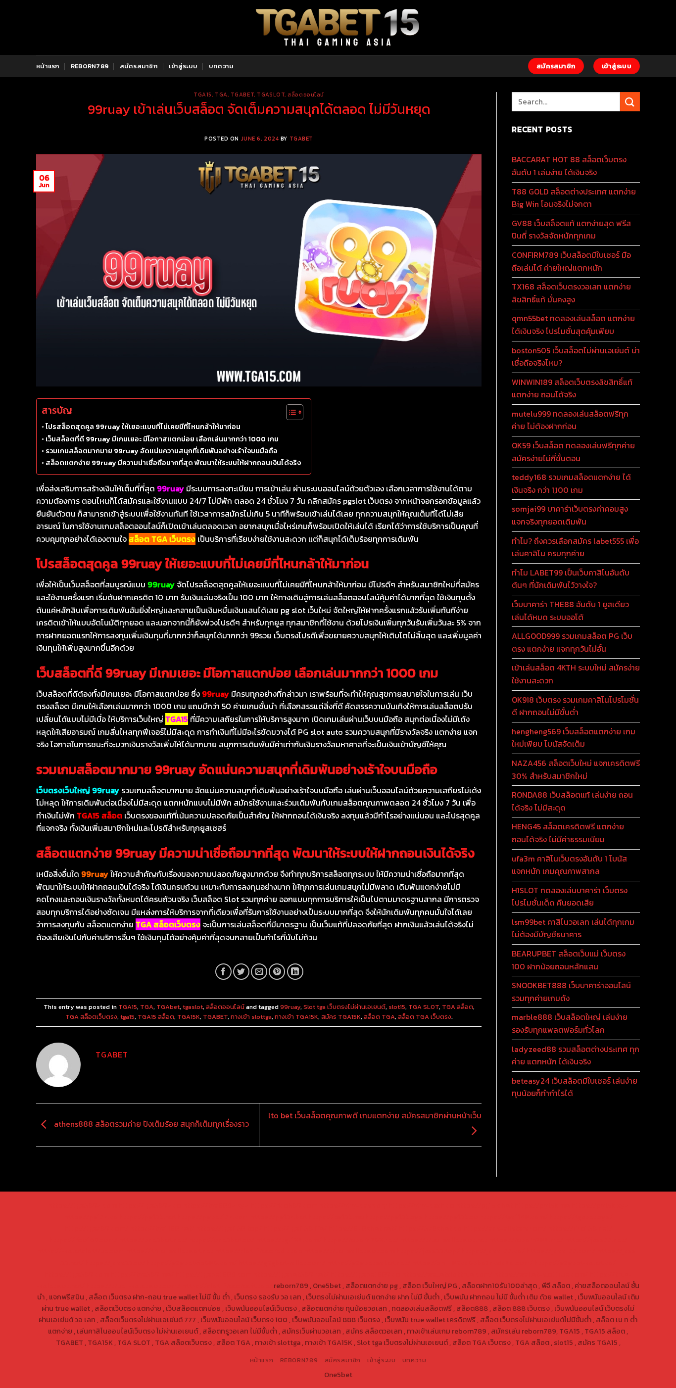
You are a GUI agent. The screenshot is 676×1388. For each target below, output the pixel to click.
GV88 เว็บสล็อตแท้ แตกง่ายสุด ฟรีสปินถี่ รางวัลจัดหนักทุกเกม (571, 229)
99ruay (290, 1006)
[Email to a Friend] (259, 971)
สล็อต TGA (379, 1016)
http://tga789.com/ (96, 1228)
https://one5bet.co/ (221, 1239)
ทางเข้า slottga (251, 1016)
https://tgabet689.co (365, 1274)
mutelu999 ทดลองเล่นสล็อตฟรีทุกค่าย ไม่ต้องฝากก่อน (570, 420)
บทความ (221, 66)
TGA (221, 94)
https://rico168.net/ (580, 1228)
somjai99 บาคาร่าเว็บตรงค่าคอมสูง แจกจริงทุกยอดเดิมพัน (570, 515)
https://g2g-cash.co (421, 1205)
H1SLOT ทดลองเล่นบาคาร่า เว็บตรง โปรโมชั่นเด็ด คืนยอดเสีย (570, 896)
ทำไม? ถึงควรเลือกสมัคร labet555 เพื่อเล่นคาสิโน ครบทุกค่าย (575, 547)
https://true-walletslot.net (443, 1239)
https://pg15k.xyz (599, 1205)
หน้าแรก (48, 66)
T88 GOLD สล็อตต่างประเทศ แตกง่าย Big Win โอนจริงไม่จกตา (574, 198)
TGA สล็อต (457, 1006)
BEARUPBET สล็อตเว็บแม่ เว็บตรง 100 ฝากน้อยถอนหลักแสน (569, 960)
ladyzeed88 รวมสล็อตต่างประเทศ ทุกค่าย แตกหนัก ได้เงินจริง (575, 1055)
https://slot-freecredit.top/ (227, 1285)
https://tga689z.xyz (216, 1205)
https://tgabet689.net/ (291, 1274)
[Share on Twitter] (241, 971)
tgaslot (271, 94)
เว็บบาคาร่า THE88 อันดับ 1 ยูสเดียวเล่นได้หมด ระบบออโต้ (570, 610)
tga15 (127, 1016)
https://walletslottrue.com (80, 1250)
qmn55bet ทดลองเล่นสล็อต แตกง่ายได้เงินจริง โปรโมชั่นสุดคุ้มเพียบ (573, 324)
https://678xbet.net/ (362, 1228)
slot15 (396, 1006)
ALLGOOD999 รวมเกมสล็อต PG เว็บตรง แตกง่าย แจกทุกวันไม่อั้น (572, 642)
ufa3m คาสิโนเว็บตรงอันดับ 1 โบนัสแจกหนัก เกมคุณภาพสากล (569, 865)
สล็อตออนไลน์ (306, 94)
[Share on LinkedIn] (295, 971)
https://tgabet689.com (213, 1274)
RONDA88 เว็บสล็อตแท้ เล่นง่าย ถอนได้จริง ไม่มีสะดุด (572, 801)
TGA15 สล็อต (156, 1016)
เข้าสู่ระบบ (183, 66)
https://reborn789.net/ (360, 1239)
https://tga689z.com (82, 1205)
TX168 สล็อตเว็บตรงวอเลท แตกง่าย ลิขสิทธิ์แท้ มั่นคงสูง (571, 293)
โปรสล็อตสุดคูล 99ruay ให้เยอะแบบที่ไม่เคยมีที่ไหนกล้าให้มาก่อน (143, 426)
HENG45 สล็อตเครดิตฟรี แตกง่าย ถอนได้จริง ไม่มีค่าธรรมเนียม (568, 832)
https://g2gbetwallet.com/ (281, 1262)
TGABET (301, 139)
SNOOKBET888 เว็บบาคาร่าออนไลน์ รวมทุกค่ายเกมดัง (571, 991)
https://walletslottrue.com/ (447, 1274)
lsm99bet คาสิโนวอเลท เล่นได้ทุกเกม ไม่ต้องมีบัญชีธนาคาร (573, 928)
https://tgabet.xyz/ (581, 1216)
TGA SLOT (423, 1006)
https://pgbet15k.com (212, 1216)
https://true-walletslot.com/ (133, 1285)
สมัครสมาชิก (139, 66)
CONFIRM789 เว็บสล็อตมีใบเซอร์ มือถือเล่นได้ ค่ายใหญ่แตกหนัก (571, 261)
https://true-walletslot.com (349, 1250)
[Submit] (630, 101)
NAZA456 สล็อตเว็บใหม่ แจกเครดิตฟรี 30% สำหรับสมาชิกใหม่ (576, 769)
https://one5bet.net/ (153, 1239)
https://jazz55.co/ (115, 1262)
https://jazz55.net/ (596, 1239)
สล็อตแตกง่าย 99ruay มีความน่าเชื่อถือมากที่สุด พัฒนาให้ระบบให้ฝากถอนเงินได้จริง (173, 462)
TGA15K (188, 1016)
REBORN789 (89, 66)
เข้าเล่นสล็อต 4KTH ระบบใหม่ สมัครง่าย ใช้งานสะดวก (576, 674)
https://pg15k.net (147, 1216)
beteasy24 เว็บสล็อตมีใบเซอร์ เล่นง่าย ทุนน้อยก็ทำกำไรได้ (574, 1087)
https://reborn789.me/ (526, 1239)
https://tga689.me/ (142, 1274)
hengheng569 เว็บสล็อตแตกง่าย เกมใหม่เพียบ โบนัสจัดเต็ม (573, 737)
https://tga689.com (76, 1274)
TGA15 (202, 94)
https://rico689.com (283, 1205)
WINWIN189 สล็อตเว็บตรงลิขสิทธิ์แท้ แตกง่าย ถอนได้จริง (572, 388)
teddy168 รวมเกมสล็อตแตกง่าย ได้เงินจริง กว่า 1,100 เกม (571, 483)
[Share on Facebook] (223, 971)
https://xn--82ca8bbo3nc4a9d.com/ (472, 1262)
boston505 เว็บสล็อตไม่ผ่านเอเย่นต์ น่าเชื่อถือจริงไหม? (576, 356)
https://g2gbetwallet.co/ (575, 1262)
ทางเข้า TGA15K (296, 1016)
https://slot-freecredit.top (258, 1250)
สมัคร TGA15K (341, 1016)
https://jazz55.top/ (428, 1250)
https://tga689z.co (149, 1205)
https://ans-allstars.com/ (504, 1228)
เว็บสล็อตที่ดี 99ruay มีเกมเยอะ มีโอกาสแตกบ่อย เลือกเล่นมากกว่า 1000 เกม (162, 438)
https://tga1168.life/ (295, 1228)
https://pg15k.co (91, 1216)
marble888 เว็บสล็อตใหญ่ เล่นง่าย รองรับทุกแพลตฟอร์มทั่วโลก (570, 1023)
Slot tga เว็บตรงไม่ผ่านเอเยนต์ (344, 1006)
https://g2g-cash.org (353, 1205)
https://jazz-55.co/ (493, 1250)
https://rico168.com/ (83, 1239)
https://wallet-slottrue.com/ (541, 1274)
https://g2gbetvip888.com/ (191, 1262)
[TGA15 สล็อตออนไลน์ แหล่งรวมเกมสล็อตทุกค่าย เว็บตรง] (338, 27)
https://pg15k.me (542, 1205)
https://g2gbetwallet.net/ (368, 1262)
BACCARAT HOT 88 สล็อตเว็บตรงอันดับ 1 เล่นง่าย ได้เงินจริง (569, 165)
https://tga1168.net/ (162, 1228)
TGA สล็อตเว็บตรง (91, 1016)
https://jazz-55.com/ (560, 1250)
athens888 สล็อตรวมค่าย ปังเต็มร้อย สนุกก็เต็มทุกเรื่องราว (150, 1124)
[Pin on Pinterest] (277, 971)
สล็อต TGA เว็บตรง (424, 1016)
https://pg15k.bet (484, 1205)
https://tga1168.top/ (229, 1228)
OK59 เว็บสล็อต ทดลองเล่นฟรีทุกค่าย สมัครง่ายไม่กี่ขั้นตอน (573, 451)
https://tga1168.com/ (514, 1216)
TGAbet (242, 94)
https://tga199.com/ (289, 1239)
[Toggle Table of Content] (290, 412)
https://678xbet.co (430, 1228)
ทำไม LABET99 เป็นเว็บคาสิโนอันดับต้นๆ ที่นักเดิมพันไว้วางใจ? (570, 579)
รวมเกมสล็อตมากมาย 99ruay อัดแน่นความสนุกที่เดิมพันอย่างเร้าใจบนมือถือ (162, 450)
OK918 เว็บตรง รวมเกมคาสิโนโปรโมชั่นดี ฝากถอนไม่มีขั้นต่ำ (575, 706)
